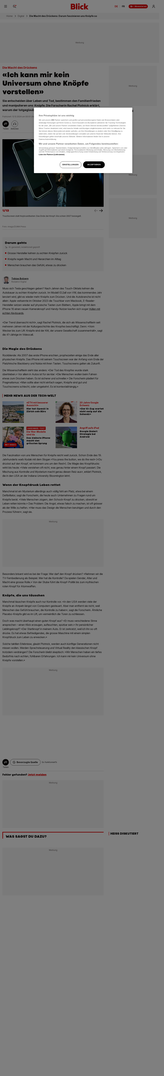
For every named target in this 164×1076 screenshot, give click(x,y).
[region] (83, 140)
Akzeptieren (94, 165)
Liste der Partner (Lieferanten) (52, 154)
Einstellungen (70, 165)
